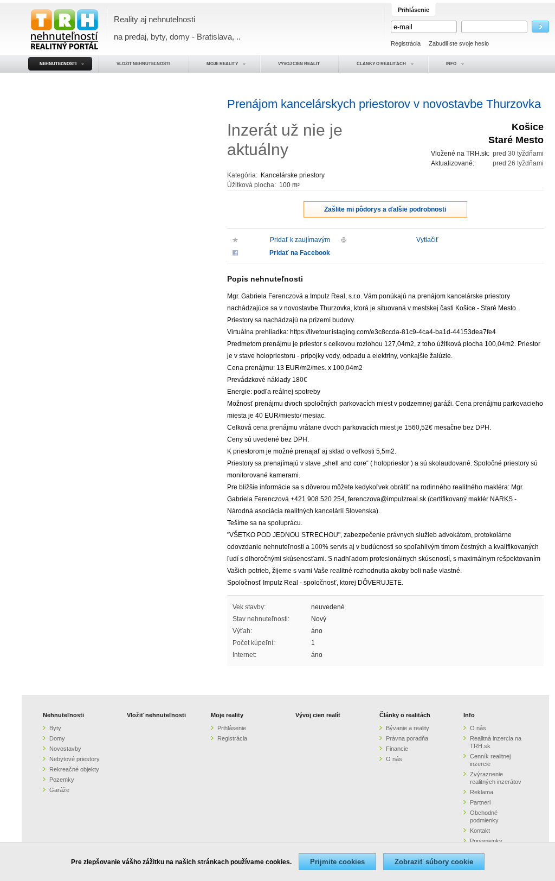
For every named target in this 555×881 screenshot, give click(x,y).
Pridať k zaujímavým (300, 240)
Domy (57, 738)
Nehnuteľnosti (63, 715)
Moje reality (227, 715)
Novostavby (65, 748)
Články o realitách (404, 715)
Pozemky (61, 779)
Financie (397, 748)
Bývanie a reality (407, 728)
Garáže (59, 790)
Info (469, 715)
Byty (55, 728)
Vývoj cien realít (317, 715)
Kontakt (480, 830)
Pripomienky (486, 841)
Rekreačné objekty (74, 769)
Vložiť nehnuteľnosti (156, 715)
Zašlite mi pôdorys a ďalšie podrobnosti (385, 209)
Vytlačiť (427, 240)
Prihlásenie (231, 728)
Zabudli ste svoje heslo (459, 43)
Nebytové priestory (74, 759)
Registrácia (406, 43)
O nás (394, 759)
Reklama (481, 792)
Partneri (480, 802)
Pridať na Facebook (299, 253)
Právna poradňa (407, 738)
